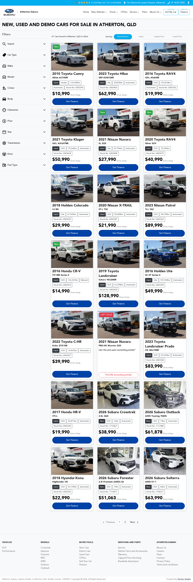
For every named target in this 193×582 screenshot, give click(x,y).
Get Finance (72, 101)
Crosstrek (45, 548)
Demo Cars (84, 551)
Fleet (144, 12)
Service (133, 12)
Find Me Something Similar (118, 375)
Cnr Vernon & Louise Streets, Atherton (146, 3)
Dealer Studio (184, 579)
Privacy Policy (163, 561)
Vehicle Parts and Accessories (133, 551)
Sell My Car (170, 12)
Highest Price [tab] (159, 37)
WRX (43, 561)
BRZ (43, 558)
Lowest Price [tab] (177, 37)
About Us (154, 12)
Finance (184, 12)
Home (86, 12)
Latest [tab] (141, 37)
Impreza (45, 551)
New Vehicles (98, 12)
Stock (113, 12)
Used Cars (84, 554)
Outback (45, 568)
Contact (161, 558)
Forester (45, 554)
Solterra (45, 565)
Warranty (122, 554)
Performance (8, 551)
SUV (4, 548)
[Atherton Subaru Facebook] (189, 2)
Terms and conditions (167, 565)
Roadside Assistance (128, 561)
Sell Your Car (85, 561)
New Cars (84, 548)
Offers (124, 12)
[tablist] (150, 36)
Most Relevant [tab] (123, 37)
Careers (160, 551)
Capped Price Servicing (129, 558)
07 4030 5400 (178, 3)
